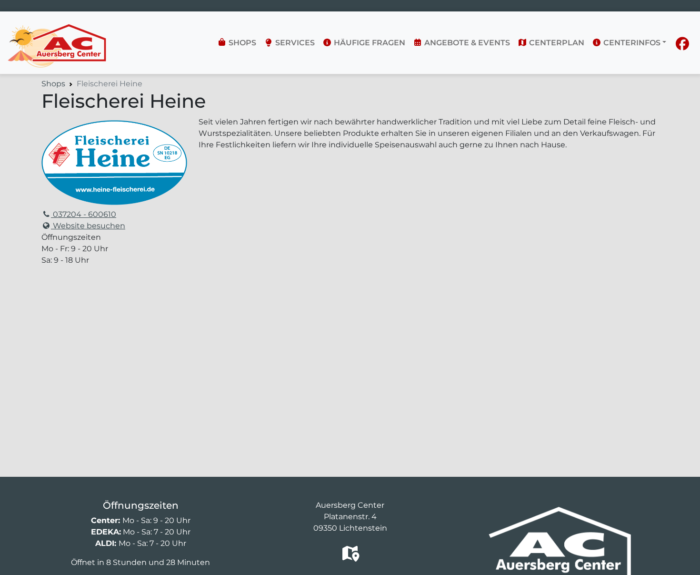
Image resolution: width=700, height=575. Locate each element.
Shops (241, 42)
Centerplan (555, 42)
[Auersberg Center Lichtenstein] (57, 26)
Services (294, 42)
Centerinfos (630, 42)
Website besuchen (88, 225)
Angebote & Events (466, 42)
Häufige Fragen (368, 42)
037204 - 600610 (83, 214)
